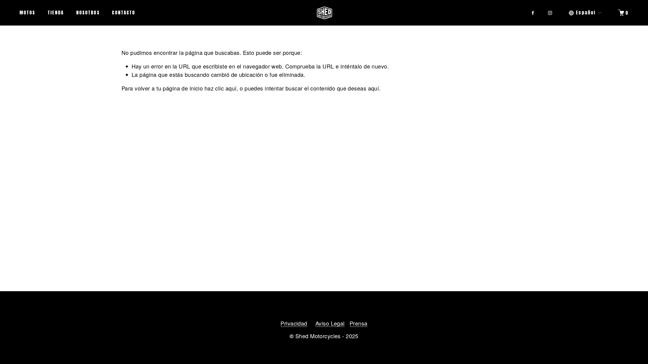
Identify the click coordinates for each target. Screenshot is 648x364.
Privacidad (293, 323)
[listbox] (585, 12)
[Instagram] (550, 12)
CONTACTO (123, 12)
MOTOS (27, 12)
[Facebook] (532, 12)
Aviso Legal (330, 323)
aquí (373, 88)
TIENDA (56, 12)
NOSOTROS (88, 12)
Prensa (359, 323)
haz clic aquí (221, 88)
